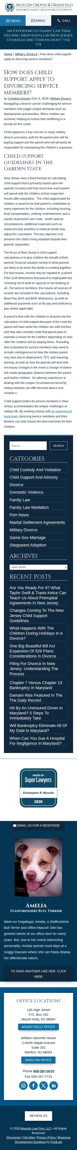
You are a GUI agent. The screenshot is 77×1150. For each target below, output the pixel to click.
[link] (38, 12)
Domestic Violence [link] (26, 492)
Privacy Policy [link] (46, 1137)
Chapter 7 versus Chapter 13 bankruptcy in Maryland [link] (36, 685)
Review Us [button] (38, 1116)
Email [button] (41, 20)
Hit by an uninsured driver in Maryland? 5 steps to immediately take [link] (36, 713)
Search (58, 445)
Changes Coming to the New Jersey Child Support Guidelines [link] (37, 615)
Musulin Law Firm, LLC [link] (36, 1128)
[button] (13, 20)
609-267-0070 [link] (43, 1071)
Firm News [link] (19, 515)
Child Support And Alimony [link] (34, 477)
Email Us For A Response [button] (38, 825)
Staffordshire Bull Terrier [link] (36, 911)
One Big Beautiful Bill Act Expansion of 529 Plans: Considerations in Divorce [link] (33, 651)
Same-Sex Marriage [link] (28, 537)
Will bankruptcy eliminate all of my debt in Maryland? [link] (38, 728)
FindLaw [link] (56, 1142)
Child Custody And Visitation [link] (35, 469)
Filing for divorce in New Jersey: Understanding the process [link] (34, 668)
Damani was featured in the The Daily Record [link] (36, 698)
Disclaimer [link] (14, 1137)
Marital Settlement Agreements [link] (37, 522)
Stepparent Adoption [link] (28, 545)
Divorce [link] (16, 484)
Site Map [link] (29, 1137)
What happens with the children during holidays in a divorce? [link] (36, 633)
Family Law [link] (20, 500)
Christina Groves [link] (19, 98)
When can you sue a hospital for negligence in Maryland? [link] (37, 741)
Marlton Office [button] (38, 1060)
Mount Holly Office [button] (38, 1026)
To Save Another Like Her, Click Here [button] (38, 973)
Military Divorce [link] (61, 98)
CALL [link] (66, 20)
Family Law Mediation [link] (29, 507)
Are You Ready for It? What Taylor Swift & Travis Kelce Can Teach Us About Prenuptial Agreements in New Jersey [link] (38, 595)
